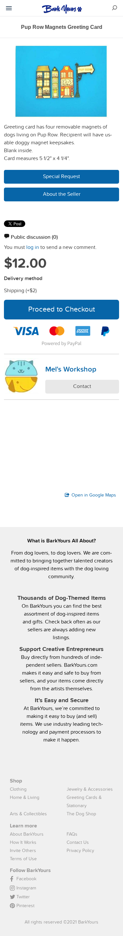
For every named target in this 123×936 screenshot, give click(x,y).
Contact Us (78, 842)
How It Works (23, 842)
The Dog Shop (81, 813)
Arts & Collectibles (28, 813)
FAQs (72, 834)
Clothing (18, 789)
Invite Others (23, 850)
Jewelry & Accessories (90, 789)
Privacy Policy (80, 850)
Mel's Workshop (70, 369)
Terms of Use (23, 858)
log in (32, 247)
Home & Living (24, 797)
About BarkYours (27, 834)
